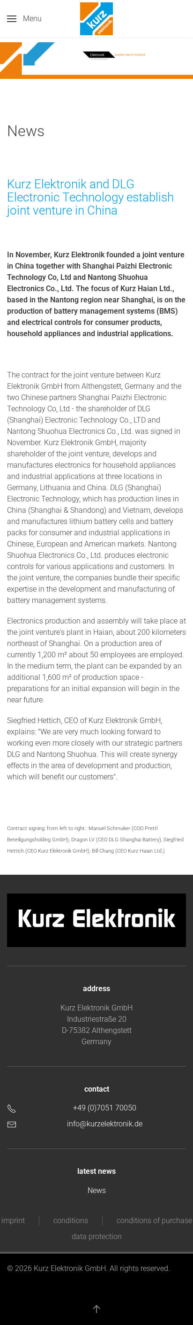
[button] (24, 19)
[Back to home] (96, 19)
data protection (97, 1236)
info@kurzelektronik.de (104, 1123)
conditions (70, 1220)
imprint (13, 1220)
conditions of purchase (154, 1220)
